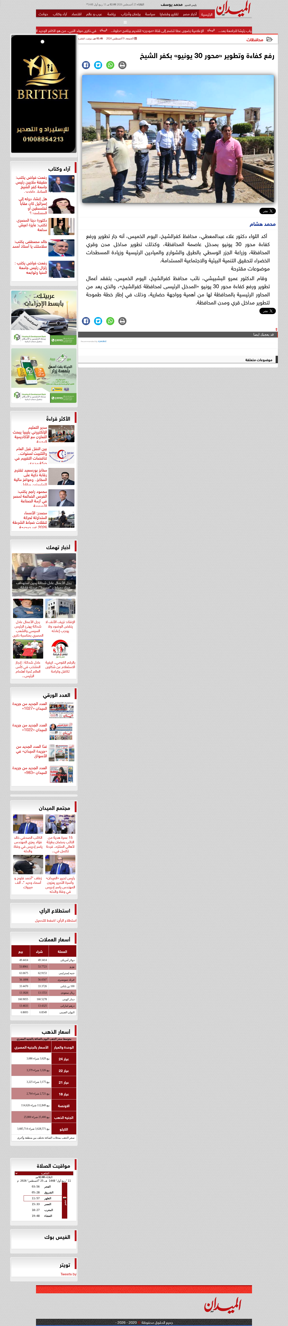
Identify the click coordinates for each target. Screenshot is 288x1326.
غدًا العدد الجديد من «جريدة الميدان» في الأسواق (31, 751)
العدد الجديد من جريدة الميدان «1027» (29, 705)
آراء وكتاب (59, 168)
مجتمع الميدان (54, 807)
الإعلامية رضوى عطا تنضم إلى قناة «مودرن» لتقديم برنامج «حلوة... (206, 30)
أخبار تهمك (58, 546)
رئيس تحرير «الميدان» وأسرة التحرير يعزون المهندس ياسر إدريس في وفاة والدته (60, 883)
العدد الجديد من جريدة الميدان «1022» (29, 727)
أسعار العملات (54, 939)
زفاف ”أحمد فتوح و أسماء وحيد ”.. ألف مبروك (28, 881)
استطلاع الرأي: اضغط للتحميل (55, 920)
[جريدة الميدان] (43, 95)
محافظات (255, 39)
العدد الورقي (56, 694)
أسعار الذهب (56, 1031)
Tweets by (68, 1273)
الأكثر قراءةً (58, 418)
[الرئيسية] (207, 14)
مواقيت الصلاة (53, 1165)
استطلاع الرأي (54, 910)
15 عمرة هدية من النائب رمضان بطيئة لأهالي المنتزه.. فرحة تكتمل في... (60, 843)
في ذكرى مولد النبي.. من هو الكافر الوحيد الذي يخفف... (106, 30)
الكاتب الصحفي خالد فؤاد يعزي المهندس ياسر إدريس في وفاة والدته (28, 843)
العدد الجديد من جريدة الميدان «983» (29, 770)
